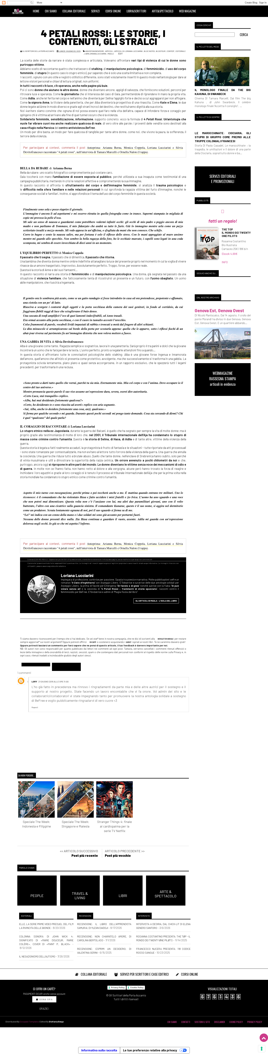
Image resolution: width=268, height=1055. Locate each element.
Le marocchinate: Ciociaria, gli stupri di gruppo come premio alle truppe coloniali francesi (223, 137)
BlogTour (160, 51)
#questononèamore (94, 51)
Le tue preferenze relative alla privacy (150, 1050)
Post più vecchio (118, 856)
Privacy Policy (118, 987)
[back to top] (264, 1038)
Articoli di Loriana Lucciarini (128, 51)
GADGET (128, 642)
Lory (34, 681)
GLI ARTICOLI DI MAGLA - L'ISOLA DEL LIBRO (156, 601)
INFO (225, 262)
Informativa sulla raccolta (99, 1050)
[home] (19, 11)
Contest (170, 51)
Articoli (109, 51)
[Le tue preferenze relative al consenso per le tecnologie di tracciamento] (261, 1048)
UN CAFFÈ (92, 642)
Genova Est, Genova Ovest (219, 310)
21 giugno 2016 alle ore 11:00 (53, 681)
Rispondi (35, 707)
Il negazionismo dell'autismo (37, 956)
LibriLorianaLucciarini (95, 54)
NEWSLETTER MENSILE (165, 638)
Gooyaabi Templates (29, 1021)
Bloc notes (149, 51)
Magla (111, 54)
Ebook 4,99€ (230, 253)
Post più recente (84, 856)
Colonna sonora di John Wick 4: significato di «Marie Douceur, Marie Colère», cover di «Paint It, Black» (46, 940)
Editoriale (181, 51)
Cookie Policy (136, 987)
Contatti (185, 1022)
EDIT (120, 53)
